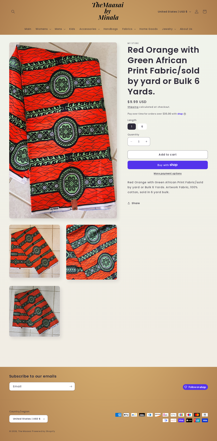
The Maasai (24, 431)
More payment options (168, 173)
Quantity (133, 134)
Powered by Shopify (43, 431)
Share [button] (136, 203)
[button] (13, 12)
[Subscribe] (71, 386)
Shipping (133, 107)
